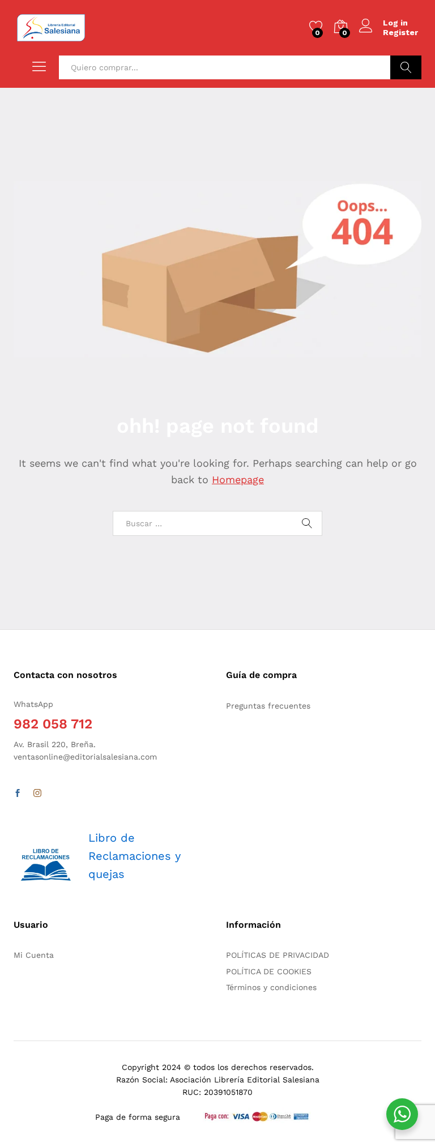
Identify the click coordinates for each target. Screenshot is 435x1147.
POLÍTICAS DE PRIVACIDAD (277, 955)
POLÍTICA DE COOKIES (269, 971)
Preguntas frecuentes (268, 705)
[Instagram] (37, 793)
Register (400, 32)
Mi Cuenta (34, 955)
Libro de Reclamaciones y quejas (134, 856)
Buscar (405, 67)
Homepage (238, 479)
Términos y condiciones (271, 987)
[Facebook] (17, 793)
